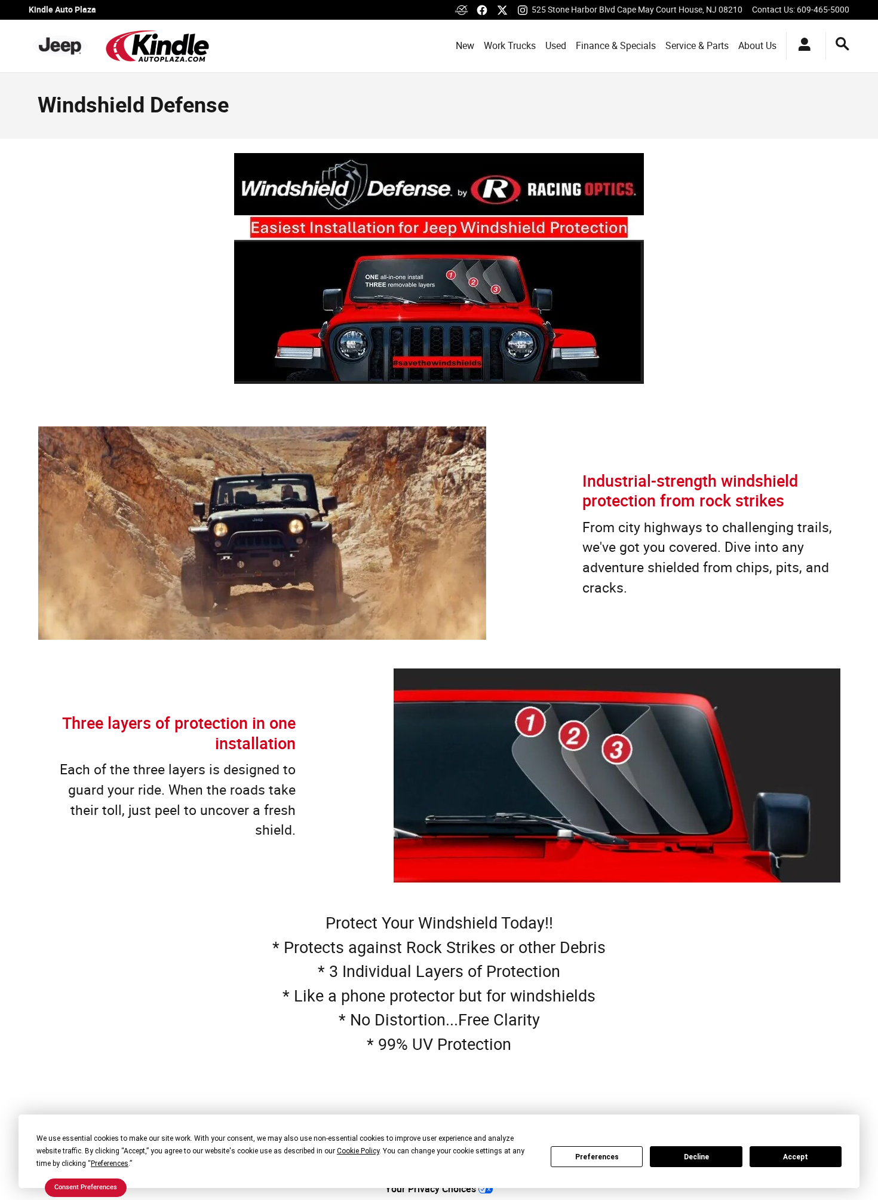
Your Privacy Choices (431, 1189)
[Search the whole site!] (842, 44)
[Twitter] (502, 10)
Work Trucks (510, 45)
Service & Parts (697, 45)
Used (555, 45)
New (465, 45)
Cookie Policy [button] (358, 1151)
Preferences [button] (109, 1163)
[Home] (60, 46)
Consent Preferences (85, 1186)
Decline (696, 1157)
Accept (795, 1157)
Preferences (597, 1157)
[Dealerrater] (462, 10)
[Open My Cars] (801, 46)
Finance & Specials (616, 45)
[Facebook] (482, 10)
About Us (757, 45)
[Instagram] (523, 10)
